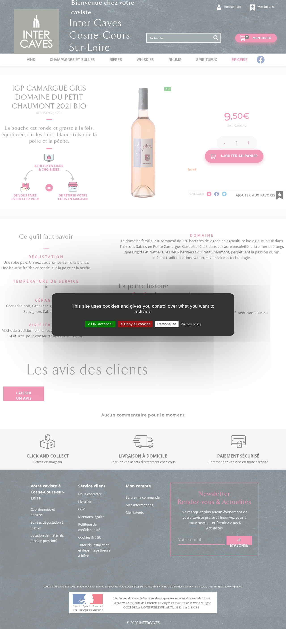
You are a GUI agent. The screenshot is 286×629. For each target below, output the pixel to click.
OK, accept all (101, 324)
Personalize (166, 324)
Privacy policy (191, 324)
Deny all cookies (136, 324)
